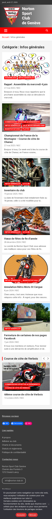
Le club (26, 184)
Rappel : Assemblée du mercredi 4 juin (26, 84)
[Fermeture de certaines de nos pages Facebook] (26, 317)
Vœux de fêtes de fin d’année (20, 238)
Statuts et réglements (12, 448)
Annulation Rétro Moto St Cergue (23, 287)
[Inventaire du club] (26, 172)
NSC (18, 88)
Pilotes (25, 129)
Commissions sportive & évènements (22, 122)
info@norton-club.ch (14, 480)
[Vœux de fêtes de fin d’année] (26, 220)
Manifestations (12, 129)
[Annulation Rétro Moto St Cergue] (26, 269)
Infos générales (26, 78)
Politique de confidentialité (14, 452)
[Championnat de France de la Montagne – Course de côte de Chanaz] (26, 117)
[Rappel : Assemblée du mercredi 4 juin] (26, 66)
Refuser (32, 515)
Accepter (21, 515)
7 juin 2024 (9, 342)
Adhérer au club (9, 441)
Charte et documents (11, 445)
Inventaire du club (14, 190)
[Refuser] (48, 504)
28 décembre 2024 (12, 242)
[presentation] (44, 359)
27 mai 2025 (9, 88)
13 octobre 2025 (11, 398)
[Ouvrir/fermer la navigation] (5, 30)
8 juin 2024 (9, 290)
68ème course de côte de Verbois (23, 394)
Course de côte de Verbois (21, 358)
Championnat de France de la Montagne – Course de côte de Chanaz (22, 138)
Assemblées (10, 78)
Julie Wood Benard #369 (34, 126)
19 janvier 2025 (10, 194)
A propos (6, 437)
